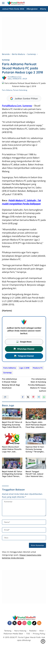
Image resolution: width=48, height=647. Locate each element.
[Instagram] (24, 623)
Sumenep (6, 60)
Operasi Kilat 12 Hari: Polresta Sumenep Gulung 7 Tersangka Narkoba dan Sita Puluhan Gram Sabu (35, 449)
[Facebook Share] (23, 397)
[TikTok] (34, 623)
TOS (28, 633)
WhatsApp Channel (25, 349)
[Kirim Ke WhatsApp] (44, 397)
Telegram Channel (26, 356)
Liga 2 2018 (24, 368)
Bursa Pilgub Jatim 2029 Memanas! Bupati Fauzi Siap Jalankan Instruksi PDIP (36, 424)
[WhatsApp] (29, 623)
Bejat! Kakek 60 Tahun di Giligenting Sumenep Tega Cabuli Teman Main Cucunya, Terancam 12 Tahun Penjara (12, 474)
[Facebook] (9, 623)
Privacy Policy (39, 633)
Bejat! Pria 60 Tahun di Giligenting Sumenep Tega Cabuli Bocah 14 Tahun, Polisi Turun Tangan (12, 424)
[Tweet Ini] (28, 397)
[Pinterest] (19, 623)
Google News (26, 342)
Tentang (7, 631)
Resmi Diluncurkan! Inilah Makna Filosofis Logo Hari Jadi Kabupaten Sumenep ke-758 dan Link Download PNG (11, 449)
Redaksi (32, 631)
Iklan (41, 631)
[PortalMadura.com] (15, 3)
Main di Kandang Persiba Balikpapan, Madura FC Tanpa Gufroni (37, 385)
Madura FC (38, 368)
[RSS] (39, 623)
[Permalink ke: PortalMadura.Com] (4, 77)
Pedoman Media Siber (13, 633)
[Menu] (4, 3)
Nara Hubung (20, 631)
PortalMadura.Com (14, 77)
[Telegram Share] (39, 397)
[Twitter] (14, 623)
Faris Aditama (9, 368)
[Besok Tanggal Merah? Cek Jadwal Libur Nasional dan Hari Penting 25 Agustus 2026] (36, 463)
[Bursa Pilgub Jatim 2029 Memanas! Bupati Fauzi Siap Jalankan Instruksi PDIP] (36, 414)
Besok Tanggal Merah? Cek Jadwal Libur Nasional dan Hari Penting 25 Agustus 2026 (34, 474)
